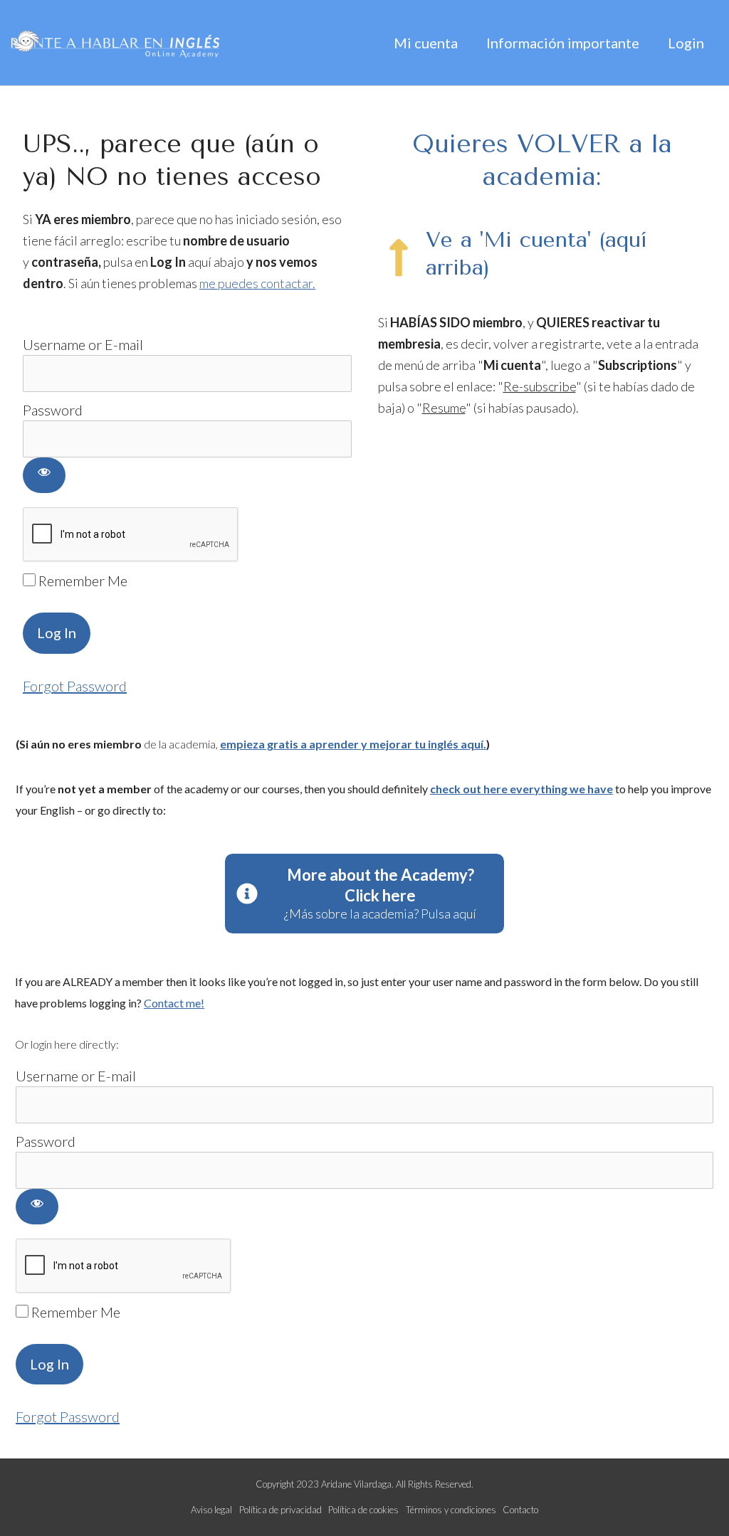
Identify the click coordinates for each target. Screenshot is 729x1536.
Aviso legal (211, 1509)
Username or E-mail (83, 344)
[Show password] (44, 475)
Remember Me (81, 580)
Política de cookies (363, 1509)
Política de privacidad (280, 1509)
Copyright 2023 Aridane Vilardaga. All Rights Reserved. (364, 1484)
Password (53, 409)
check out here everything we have (521, 788)
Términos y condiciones (451, 1509)
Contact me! (174, 1003)
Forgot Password (75, 685)
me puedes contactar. (257, 283)
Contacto (520, 1509)
